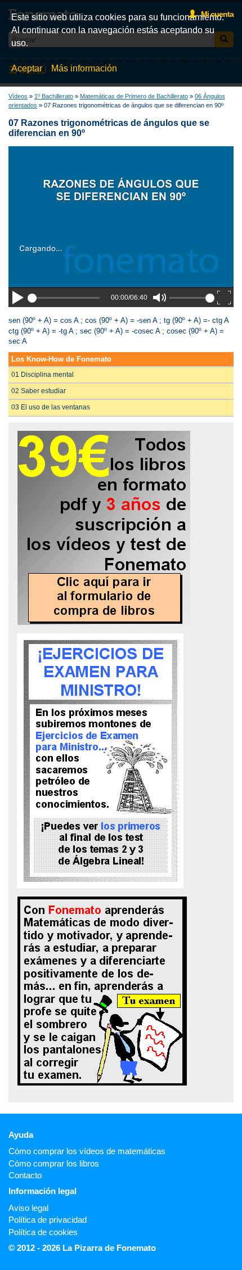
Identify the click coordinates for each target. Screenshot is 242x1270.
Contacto (25, 1175)
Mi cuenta (215, 14)
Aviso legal (28, 1208)
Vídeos (18, 96)
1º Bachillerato (53, 96)
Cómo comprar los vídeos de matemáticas (86, 1151)
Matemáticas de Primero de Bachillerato (134, 96)
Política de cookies (43, 1232)
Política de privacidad (47, 1219)
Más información (84, 68)
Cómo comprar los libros (53, 1163)
